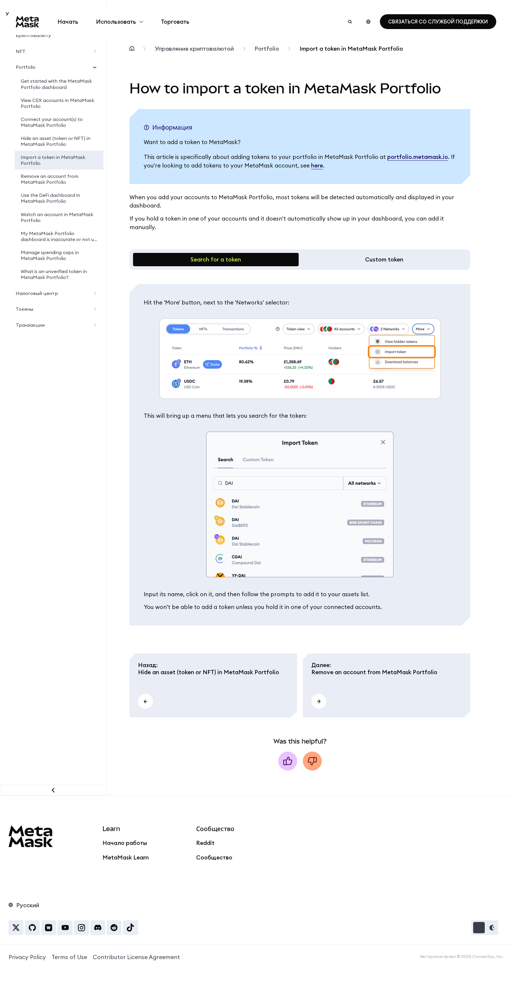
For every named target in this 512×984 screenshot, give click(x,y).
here (317, 165)
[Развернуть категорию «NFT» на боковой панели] (96, 51)
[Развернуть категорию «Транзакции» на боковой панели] (96, 324)
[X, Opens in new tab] (16, 927)
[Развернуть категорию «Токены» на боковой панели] (96, 308)
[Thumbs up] (287, 761)
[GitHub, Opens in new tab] (32, 927)
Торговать (175, 21)
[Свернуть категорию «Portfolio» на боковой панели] (96, 67)
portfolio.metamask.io (417, 156)
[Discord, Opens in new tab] (97, 927)
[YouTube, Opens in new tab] (64, 927)
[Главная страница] (131, 49)
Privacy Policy (27, 957)
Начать (67, 21)
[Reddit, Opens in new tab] (114, 927)
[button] (484, 927)
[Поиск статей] (350, 22)
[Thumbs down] (312, 761)
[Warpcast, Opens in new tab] (48, 927)
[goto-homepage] (27, 22)
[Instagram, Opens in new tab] (81, 927)
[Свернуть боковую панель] (53, 790)
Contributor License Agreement (136, 957)
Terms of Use (69, 957)
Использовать (116, 21)
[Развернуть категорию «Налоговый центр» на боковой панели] (96, 293)
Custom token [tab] (384, 259)
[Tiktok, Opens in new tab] (130, 927)
